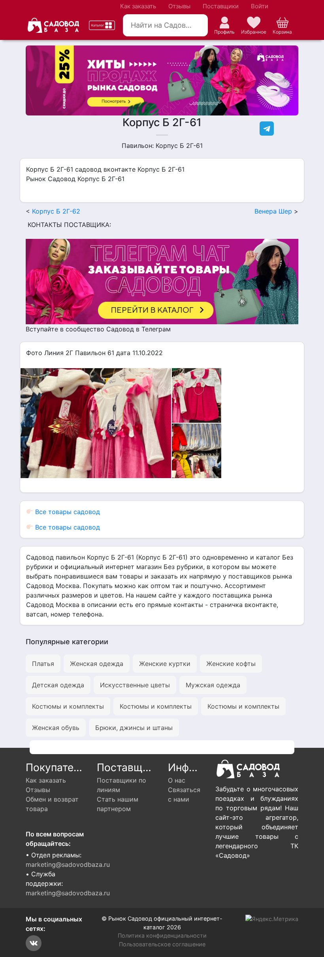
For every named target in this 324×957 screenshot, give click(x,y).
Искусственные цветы (135, 685)
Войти (259, 6)
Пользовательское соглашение (162, 944)
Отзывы (179, 6)
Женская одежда (96, 664)
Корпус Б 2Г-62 (56, 211)
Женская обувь (55, 728)
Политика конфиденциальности (162, 935)
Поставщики (221, 6)
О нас (176, 780)
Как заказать (138, 6)
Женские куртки (164, 664)
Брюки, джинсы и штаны (134, 728)
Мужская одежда (213, 685)
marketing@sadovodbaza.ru (68, 864)
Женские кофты (231, 664)
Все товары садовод (66, 512)
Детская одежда (58, 685)
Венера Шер (273, 211)
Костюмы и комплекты (68, 706)
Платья (43, 664)
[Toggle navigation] (102, 25)
